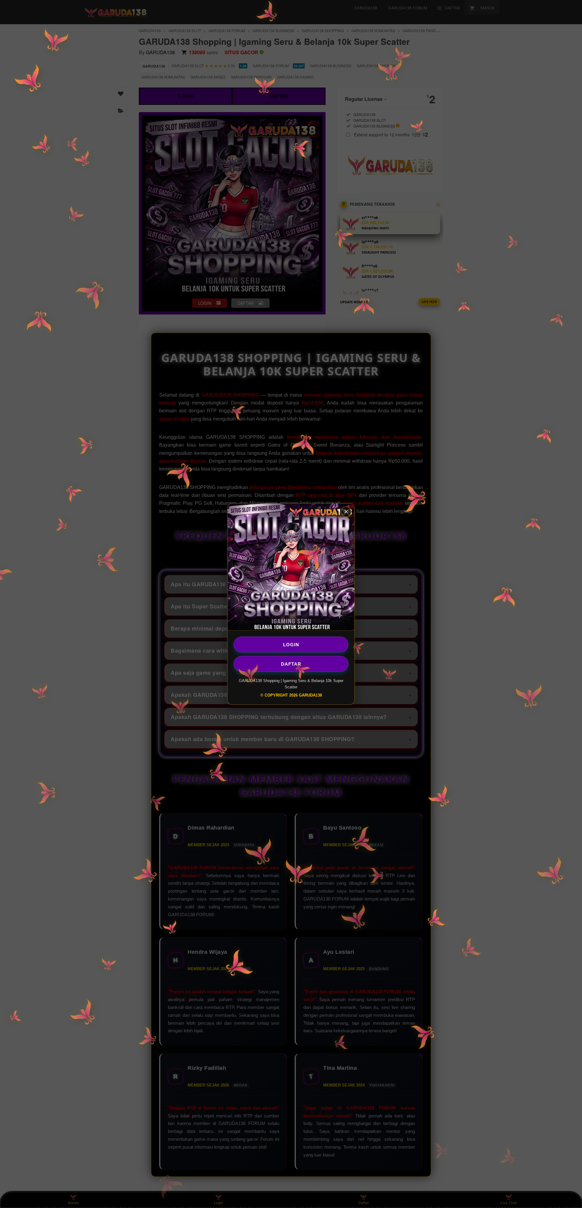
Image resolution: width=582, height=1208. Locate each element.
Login (291, 644)
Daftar (291, 663)
